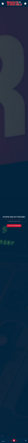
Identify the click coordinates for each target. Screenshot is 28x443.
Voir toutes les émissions (14, 225)
